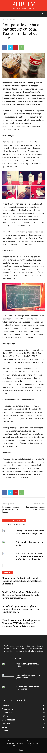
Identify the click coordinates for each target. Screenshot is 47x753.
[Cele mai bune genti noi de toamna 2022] (6, 690)
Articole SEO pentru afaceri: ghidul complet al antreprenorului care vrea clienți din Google (20, 609)
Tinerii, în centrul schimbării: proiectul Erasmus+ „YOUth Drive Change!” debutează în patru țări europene (21, 623)
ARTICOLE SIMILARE (14, 520)
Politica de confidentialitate (15, 743)
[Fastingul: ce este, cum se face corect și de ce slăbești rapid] (8, 533)
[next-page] (7, 565)
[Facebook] (4, 47)
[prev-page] (3, 565)
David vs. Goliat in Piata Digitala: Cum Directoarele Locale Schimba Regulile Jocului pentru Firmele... (20, 595)
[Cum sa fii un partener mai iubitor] (8, 667)
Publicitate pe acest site (20, 746)
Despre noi (12, 741)
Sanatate (12, 20)
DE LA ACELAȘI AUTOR (15, 524)
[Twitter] (10, 47)
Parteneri (21, 741)
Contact (32, 746)
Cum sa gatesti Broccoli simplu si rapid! (35, 508)
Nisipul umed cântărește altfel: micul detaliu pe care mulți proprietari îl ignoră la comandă (22, 581)
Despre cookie (32, 741)
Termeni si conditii (33, 743)
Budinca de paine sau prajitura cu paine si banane (10, 509)
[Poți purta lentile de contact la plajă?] (8, 545)
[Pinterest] (15, 47)
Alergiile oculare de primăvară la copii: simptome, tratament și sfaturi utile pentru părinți (29, 556)
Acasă (4, 20)
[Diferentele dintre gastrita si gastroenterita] (8, 678)
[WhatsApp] (21, 47)
